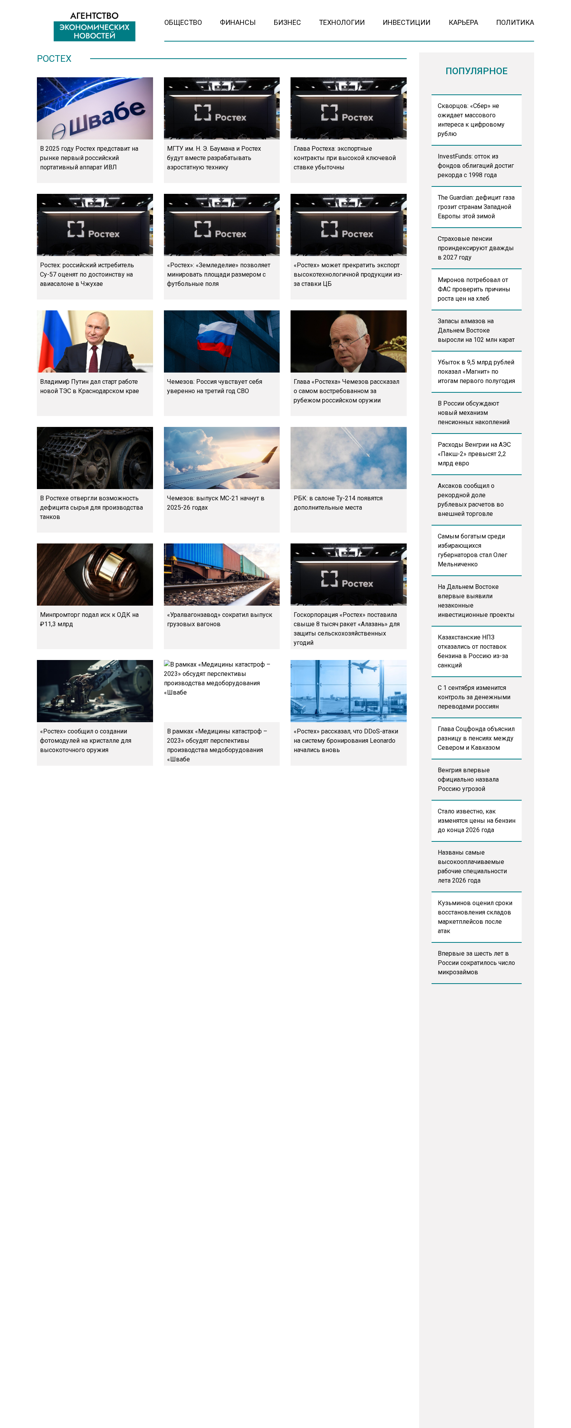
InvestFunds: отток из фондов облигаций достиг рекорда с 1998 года (476, 166)
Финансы (238, 22)
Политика (515, 22)
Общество (183, 22)
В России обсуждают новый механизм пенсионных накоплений (474, 413)
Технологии (342, 22)
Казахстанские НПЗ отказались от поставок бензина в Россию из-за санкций (473, 651)
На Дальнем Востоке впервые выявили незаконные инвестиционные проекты (476, 600)
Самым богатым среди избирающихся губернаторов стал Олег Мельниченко (472, 550)
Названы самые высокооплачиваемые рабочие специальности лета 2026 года (472, 866)
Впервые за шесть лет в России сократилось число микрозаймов (476, 963)
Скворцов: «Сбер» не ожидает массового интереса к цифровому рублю (471, 120)
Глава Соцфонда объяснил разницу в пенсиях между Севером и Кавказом (476, 738)
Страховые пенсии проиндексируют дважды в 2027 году (476, 248)
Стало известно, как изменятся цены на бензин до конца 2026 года (476, 821)
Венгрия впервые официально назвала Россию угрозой (468, 779)
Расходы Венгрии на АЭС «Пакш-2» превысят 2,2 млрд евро (474, 454)
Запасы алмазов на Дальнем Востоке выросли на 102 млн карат (476, 330)
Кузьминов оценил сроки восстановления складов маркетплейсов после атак (475, 917)
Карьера (463, 22)
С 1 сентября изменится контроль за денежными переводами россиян (474, 697)
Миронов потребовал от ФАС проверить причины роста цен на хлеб (474, 289)
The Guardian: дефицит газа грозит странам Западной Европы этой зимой (476, 207)
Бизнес (287, 22)
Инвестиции (406, 22)
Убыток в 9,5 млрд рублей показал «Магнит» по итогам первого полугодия (476, 372)
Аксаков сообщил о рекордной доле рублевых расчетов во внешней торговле (471, 499)
